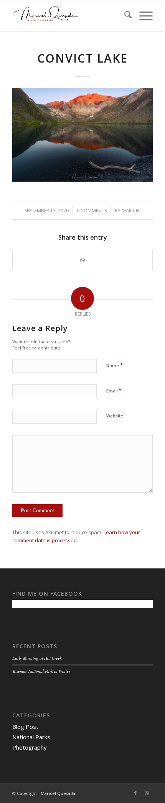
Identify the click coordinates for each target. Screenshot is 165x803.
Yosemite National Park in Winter (41, 671)
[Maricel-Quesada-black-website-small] (68, 15)
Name (114, 365)
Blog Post (25, 726)
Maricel (131, 210)
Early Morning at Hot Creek (37, 658)
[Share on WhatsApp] (82, 260)
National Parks (31, 737)
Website (114, 416)
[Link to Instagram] (147, 793)
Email (114, 390)
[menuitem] (124, 15)
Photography (29, 747)
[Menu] (142, 15)
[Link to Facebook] (135, 793)
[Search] (124, 15)
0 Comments (92, 210)
